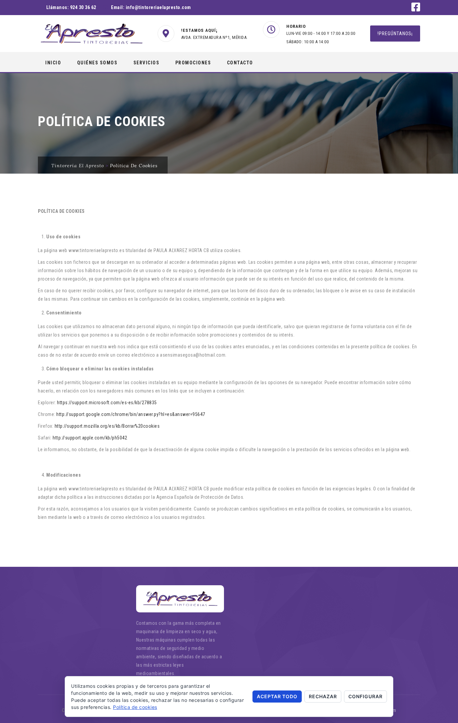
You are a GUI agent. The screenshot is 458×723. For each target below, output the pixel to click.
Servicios (146, 62)
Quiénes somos (97, 62)
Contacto (240, 62)
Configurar (365, 696)
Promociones (193, 62)
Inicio (53, 62)
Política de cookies (135, 707)
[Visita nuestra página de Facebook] (415, 9)
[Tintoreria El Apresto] (91, 34)
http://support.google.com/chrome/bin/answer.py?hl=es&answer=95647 (130, 414)
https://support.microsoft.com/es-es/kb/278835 (107, 402)
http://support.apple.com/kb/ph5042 (90, 437)
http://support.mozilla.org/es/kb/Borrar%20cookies (107, 426)
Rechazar (323, 696)
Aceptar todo (277, 696)
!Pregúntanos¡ (395, 33)
